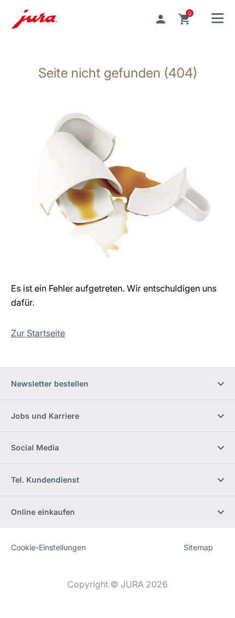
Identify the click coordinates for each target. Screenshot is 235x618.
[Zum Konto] (160, 19)
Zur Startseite (38, 333)
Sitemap (198, 547)
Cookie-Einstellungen (48, 547)
